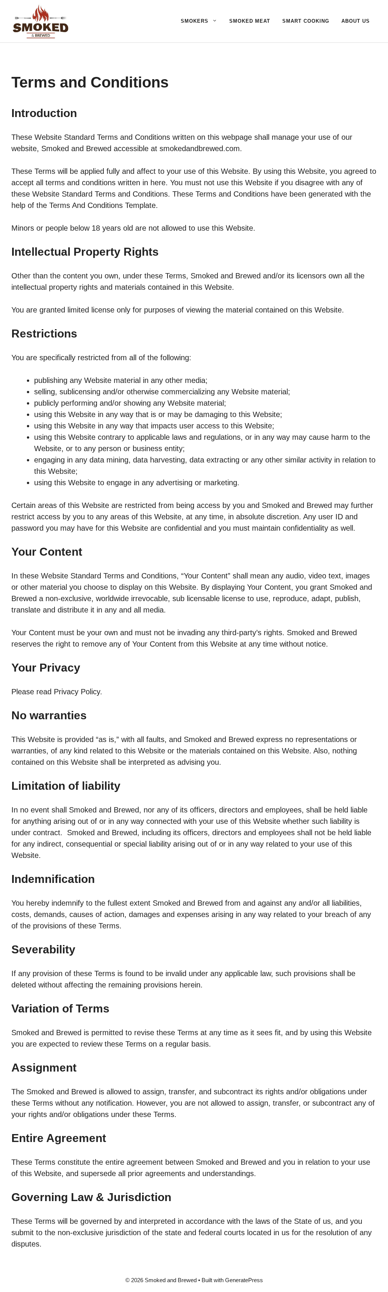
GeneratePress (244, 1280)
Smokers (194, 21)
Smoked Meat (249, 21)
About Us (355, 21)
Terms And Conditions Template (102, 205)
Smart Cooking (305, 21)
